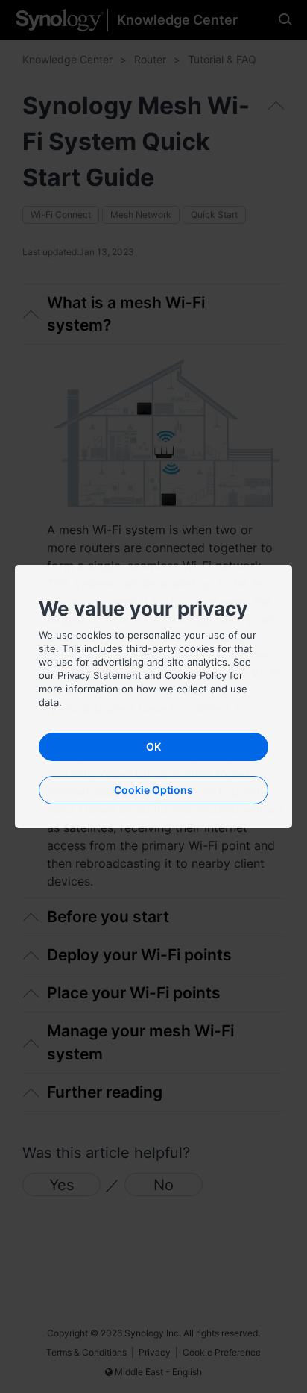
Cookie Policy (196, 675)
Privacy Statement (99, 675)
